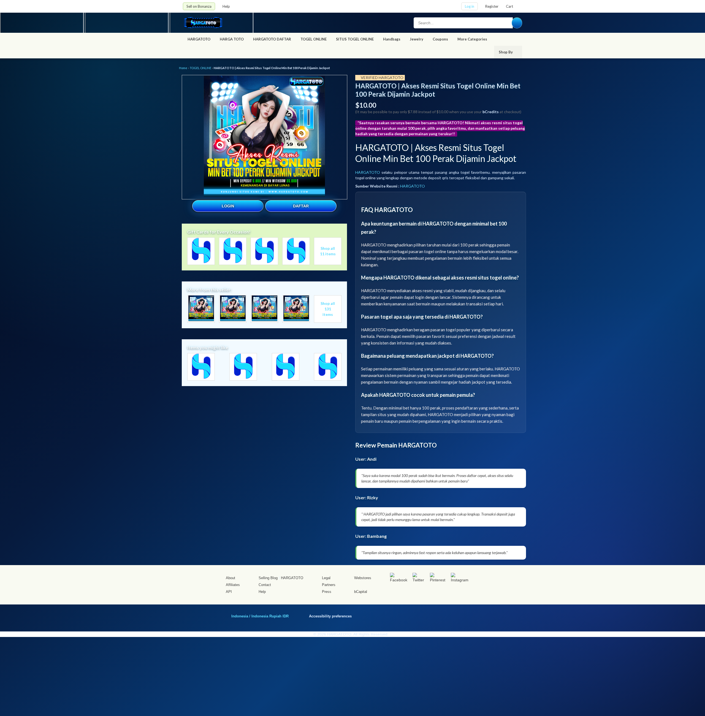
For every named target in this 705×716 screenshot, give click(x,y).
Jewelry (416, 39)
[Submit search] (517, 22)
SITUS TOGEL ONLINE (355, 39)
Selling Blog (268, 578)
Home (183, 68)
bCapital (360, 592)
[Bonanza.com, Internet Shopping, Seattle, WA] (443, 615)
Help (227, 6)
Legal (326, 578)
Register (491, 6)
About (230, 578)
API (229, 592)
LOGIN (228, 206)
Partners (328, 585)
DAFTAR (301, 206)
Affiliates (233, 585)
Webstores (362, 578)
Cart (509, 6)
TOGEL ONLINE (313, 39)
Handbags (391, 39)
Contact (265, 585)
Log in (469, 6)
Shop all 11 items (328, 251)
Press (326, 592)
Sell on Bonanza (199, 6)
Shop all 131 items (328, 309)
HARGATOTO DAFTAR (272, 39)
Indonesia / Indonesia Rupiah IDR (260, 615)
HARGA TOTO (232, 39)
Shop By (506, 52)
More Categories (472, 39)
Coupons (440, 39)
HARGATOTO (199, 39)
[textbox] (463, 22)
